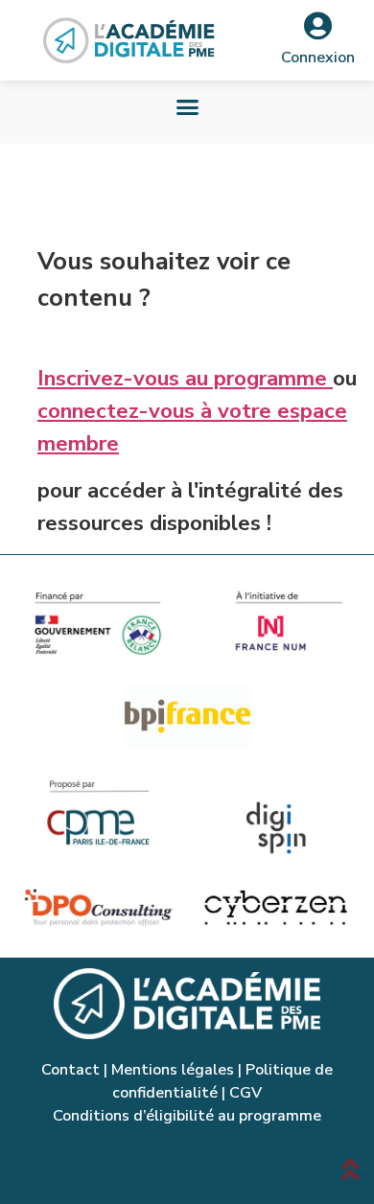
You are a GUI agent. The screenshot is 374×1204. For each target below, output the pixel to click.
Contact (70, 1069)
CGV (245, 1092)
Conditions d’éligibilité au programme (187, 1115)
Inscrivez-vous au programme (185, 378)
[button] (187, 107)
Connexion (318, 57)
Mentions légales (172, 1069)
